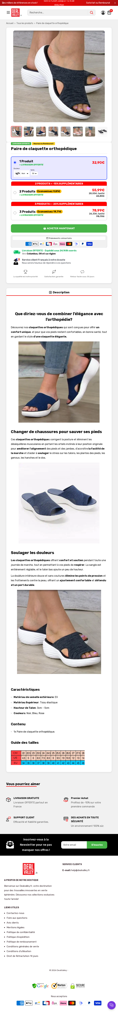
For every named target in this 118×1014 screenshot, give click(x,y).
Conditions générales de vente (23, 946)
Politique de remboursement (22, 941)
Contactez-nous (15, 913)
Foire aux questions (17, 918)
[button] (59, 168)
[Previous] (3, 3)
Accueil (9, 23)
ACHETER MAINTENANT (61, 228)
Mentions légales (15, 927)
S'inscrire (97, 844)
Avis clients (13, 922)
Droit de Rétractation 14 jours (22, 956)
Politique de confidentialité (21, 932)
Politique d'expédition (18, 937)
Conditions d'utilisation (19, 951)
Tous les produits (24, 23)
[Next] (115, 3)
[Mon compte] (103, 13)
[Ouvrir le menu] (8, 12)
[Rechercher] (91, 12)
